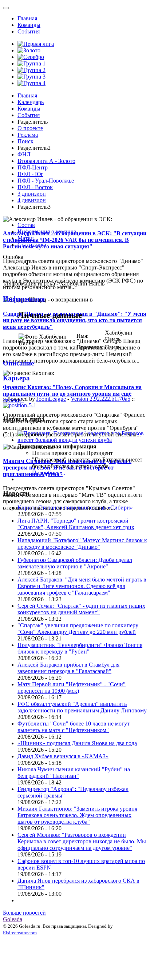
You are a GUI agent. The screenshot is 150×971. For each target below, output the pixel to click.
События (28, 31)
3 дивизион (31, 194)
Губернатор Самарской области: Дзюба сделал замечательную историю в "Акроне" (74, 563)
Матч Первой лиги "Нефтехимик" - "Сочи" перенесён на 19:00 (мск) (71, 687)
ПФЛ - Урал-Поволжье (45, 180)
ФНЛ (24, 154)
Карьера (16, 378)
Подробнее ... (48, 472)
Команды (28, 25)
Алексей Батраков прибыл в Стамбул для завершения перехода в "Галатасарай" (68, 668)
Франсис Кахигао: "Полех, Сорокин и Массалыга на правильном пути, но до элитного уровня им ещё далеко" (72, 393)
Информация (24, 299)
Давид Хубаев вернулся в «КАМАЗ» (62, 756)
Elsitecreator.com (20, 932)
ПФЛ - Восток (35, 187)
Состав (26, 225)
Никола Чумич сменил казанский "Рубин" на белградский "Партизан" (73, 772)
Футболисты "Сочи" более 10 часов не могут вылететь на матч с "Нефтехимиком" (73, 726)
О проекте (30, 128)
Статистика (31, 244)
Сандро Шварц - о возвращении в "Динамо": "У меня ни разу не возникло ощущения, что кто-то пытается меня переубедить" (74, 320)
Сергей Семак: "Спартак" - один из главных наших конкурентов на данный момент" (81, 609)
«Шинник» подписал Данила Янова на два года (77, 743)
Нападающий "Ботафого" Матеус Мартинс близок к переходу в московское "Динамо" (82, 543)
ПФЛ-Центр (32, 167)
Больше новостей (24, 913)
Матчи (25, 238)
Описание (18, 363)
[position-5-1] (19, 405)
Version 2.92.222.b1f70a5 (100, 399)
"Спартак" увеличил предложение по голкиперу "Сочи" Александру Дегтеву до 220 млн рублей (77, 628)
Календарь (30, 102)
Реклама (27, 135)
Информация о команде (46, 231)
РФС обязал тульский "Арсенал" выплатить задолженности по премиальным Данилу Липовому (82, 707)
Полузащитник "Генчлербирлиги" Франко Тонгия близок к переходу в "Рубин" (79, 648)
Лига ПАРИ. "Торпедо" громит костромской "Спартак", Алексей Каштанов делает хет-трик (75, 524)
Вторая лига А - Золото (46, 161)
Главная (27, 18)
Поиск (25, 141)
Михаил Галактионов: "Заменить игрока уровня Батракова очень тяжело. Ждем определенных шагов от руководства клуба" (77, 815)
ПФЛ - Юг (30, 174)
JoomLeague (51, 399)
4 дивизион (31, 200)
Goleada (12, 919)
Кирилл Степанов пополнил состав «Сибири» (75, 507)
